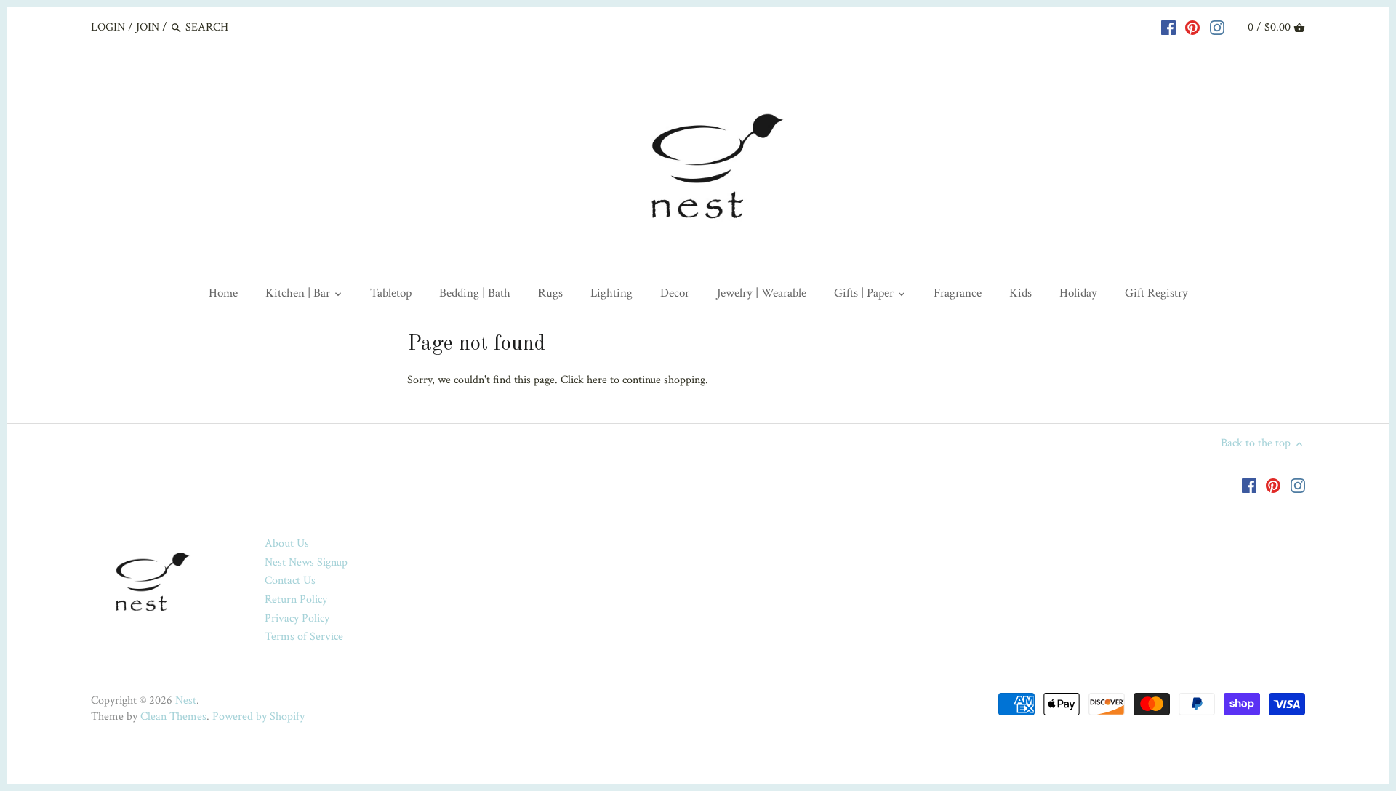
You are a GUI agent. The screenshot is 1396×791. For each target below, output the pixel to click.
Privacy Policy (297, 618)
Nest (185, 700)
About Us (287, 543)
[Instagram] (1217, 27)
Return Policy (296, 599)
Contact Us (290, 580)
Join (147, 27)
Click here (584, 380)
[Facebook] (1168, 27)
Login (108, 27)
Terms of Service (304, 636)
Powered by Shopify (258, 716)
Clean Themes (173, 716)
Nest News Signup (306, 562)
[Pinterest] (1192, 27)
